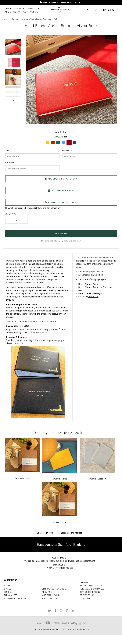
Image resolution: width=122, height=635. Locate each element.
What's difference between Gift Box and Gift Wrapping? (34, 207)
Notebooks (10, 585)
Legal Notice (86, 598)
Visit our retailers (51, 595)
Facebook (64, 532)
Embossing (67, 150)
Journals (8, 592)
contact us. (18, 343)
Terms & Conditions (90, 592)
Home (8, 8)
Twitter (51, 532)
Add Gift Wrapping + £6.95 (62, 202)
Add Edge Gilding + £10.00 (62, 178)
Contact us (93, 296)
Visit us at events (50, 598)
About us (47, 592)
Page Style (10, 162)
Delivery (84, 582)
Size (7, 150)
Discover (34, 8)
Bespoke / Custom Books (54, 589)
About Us (10, 11)
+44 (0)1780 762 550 (64, 568)
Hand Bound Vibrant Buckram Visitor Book (36, 19)
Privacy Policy (87, 595)
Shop (18, 8)
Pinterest (77, 532)
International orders (91, 585)
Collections (14, 19)
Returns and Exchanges (92, 589)
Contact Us (30, 11)
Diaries (7, 589)
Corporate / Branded (15, 598)
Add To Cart (61, 233)
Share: (40, 532)
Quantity (10, 214)
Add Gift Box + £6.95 (62, 190)
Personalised (10, 595)
